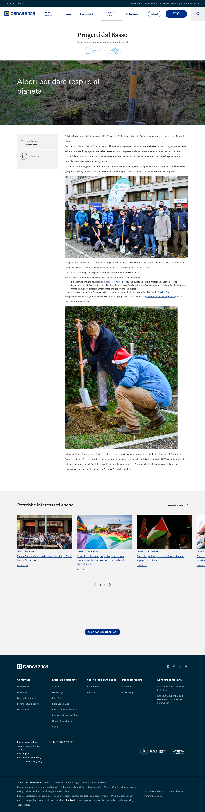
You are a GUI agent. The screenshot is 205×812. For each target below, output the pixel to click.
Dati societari (23, 709)
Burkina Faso (164, 292)
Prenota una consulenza (157, 3)
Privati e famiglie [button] (48, 13)
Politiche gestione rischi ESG (56, 791)
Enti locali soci (99, 782)
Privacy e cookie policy (155, 791)
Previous (94, 584)
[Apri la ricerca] (198, 14)
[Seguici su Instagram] (174, 666)
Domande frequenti (27, 698)
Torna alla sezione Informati (102, 632)
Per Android (93, 686)
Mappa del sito (94, 786)
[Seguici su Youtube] (186, 666)
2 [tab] (104, 585)
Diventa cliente (176, 14)
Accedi (154, 14)
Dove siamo (137, 3)
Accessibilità (23, 804)
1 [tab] (100, 585)
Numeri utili (23, 686)
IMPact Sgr (57, 692)
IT (195, 3)
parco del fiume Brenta (117, 281)
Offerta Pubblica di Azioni (125, 786)
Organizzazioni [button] (86, 14)
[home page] (19, 13)
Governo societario (53, 782)
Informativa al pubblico (72, 786)
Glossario (126, 686)
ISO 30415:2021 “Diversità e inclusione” (170, 688)
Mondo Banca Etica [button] (109, 13)
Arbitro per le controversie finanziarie (96, 800)
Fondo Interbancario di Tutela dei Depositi (38, 786)
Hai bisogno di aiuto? (181, 3)
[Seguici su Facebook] (168, 666)
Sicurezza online (55, 800)
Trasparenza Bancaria (29, 782)
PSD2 (20, 800)
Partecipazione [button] (133, 14)
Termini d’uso (176, 791)
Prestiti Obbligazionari (122, 795)
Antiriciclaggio (72, 782)
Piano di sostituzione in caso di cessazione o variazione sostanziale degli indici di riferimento (62, 795)
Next (110, 585)
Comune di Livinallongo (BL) (160, 296)
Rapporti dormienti (35, 800)
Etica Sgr (56, 698)
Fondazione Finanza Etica (64, 709)
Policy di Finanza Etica (28, 791)
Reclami (70, 800)
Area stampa (128, 692)
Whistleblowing (125, 800)
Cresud (55, 686)
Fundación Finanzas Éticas (65, 715)
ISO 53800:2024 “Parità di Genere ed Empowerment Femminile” (170, 699)
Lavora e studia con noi (28, 703)
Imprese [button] (67, 14)
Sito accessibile (13, 3)
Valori (55, 726)
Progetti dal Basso (27, 551)
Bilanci (86, 782)
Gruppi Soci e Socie (62, 721)
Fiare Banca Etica (60, 703)
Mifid (106, 786)
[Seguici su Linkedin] (180, 666)
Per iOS (91, 692)
